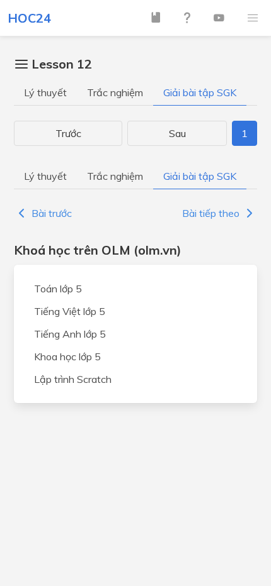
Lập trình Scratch (73, 379)
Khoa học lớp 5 (67, 356)
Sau (177, 133)
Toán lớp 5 (58, 288)
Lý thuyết (45, 92)
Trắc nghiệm (115, 92)
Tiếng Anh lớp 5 (70, 334)
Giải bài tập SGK (199, 92)
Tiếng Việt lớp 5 (69, 311)
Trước (68, 133)
